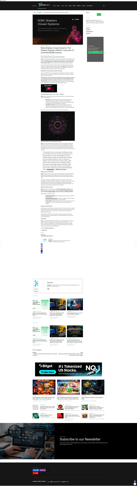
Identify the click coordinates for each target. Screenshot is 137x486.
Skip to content (3, 0)
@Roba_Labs (44, 230)
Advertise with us (89, 31)
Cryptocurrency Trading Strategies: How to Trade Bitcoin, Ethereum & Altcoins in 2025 (96, 407)
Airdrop (70, 5)
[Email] (58, 247)
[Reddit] (58, 249)
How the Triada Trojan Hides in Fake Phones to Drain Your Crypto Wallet (72, 416)
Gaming (83, 5)
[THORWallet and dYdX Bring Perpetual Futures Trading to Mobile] (1, 243)
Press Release (89, 5)
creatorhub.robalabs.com (49, 228)
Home (54, 5)
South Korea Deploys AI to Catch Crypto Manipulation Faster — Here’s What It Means (72, 407)
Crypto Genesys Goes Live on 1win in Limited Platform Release (74, 313)
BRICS (74, 5)
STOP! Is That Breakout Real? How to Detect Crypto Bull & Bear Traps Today (96, 416)
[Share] (58, 252)
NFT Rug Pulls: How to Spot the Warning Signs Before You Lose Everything (43, 398)
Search (87, 12)
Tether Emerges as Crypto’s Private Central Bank (46, 415)
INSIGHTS (79, 5)
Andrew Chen (102, 410)
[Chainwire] (40, 286)
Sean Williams (78, 410)
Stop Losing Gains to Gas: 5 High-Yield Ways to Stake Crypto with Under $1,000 (47, 407)
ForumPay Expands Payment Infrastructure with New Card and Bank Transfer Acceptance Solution (75, 341)
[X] (58, 251)
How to (45, 413)
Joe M (52, 410)
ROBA (42, 59)
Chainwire (53, 55)
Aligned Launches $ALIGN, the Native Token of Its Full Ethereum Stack (40, 314)
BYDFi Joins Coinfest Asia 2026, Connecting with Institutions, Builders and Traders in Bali (57, 314)
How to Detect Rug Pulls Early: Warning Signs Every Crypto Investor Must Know (68, 398)
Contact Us (88, 29)
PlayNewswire (73, 317)
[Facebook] (58, 244)
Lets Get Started (95, 51)
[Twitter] (58, 246)
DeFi (63, 5)
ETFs (66, 5)
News (58, 5)
